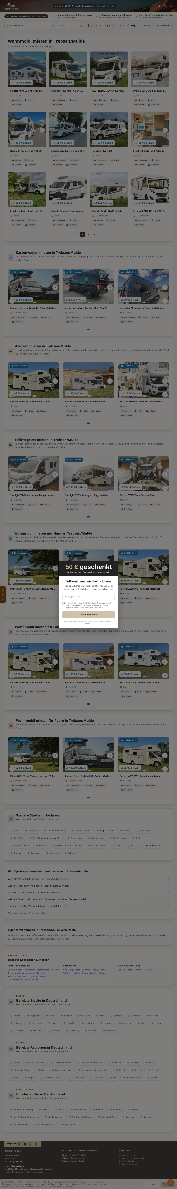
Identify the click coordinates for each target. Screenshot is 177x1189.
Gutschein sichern (88, 614)
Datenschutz (98, 608)
